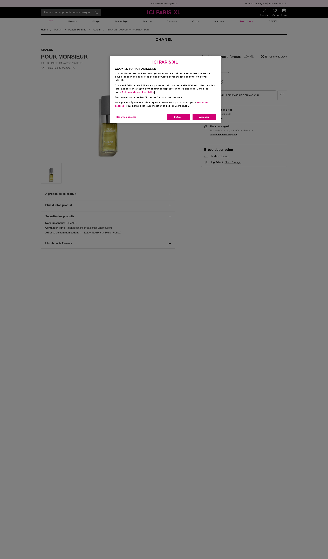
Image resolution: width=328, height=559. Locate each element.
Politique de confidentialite (138, 92)
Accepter (204, 117)
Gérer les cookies (126, 117)
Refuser (178, 117)
